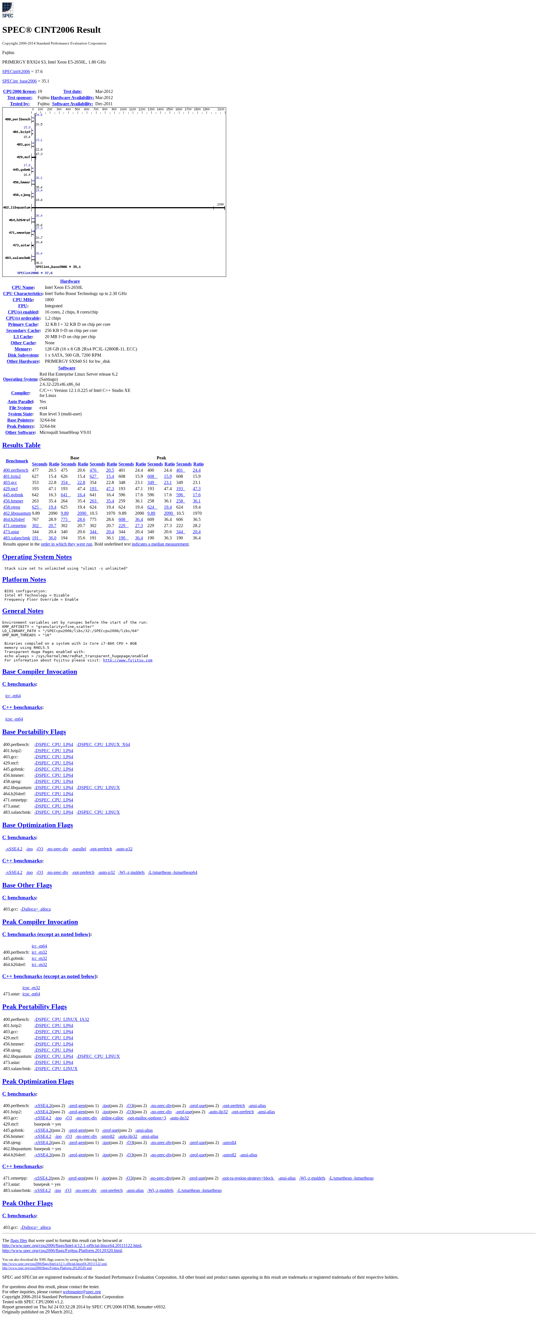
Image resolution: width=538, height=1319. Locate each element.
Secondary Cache (23, 330)
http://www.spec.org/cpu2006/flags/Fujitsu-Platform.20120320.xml (47, 1268)
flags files (18, 1240)
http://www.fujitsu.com (127, 660)
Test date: (72, 91)
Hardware (70, 281)
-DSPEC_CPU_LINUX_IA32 (61, 1019)
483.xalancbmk (16, 537)
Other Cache (23, 342)
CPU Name (23, 287)
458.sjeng (11, 507)
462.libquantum (17, 513)
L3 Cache (22, 336)
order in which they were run (66, 544)
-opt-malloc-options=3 (146, 1117)
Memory (23, 349)
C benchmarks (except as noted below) (46, 934)
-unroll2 (108, 1136)
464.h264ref (14, 519)
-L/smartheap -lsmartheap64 (172, 872)
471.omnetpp (14, 525)
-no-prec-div (57, 848)
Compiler (20, 392)
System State (20, 413)
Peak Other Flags (27, 1203)
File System (20, 407)
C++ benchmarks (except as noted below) (49, 976)
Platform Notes (24, 579)
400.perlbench (15, 470)
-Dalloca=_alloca (35, 909)
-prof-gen (76, 1105)
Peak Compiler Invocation (40, 921)
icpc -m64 (14, 719)
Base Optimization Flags (37, 825)
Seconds (39, 464)
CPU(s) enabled (23, 312)
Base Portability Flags (34, 731)
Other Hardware (23, 361)
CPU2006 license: (19, 91)
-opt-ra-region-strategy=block (248, 1178)
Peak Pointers (20, 426)
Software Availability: (72, 103)
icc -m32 (39, 952)
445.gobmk (13, 494)
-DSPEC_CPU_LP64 (53, 744)
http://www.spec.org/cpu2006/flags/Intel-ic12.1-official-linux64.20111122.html (71, 1245)
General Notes (22, 610)
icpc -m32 (31, 987)
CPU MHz (23, 299)
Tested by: (20, 103)
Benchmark (17, 461)
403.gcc (10, 482)
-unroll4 (229, 1142)
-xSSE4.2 (13, 848)
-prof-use (197, 1105)
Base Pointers (20, 420)
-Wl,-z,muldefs (131, 872)
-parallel (79, 848)
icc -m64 (13, 695)
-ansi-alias (257, 1105)
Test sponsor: (20, 97)
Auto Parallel (20, 401)
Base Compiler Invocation (39, 671)
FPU (22, 305)
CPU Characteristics (22, 293)
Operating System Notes (37, 556)
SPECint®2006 (16, 71)
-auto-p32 (124, 848)
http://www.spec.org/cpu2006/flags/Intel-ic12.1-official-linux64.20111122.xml (54, 1264)
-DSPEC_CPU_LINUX (98, 787)
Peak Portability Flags (34, 1006)
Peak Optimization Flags (38, 1081)
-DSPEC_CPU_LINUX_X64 (103, 744)
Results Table (21, 445)
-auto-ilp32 (218, 1111)
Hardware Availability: (72, 97)
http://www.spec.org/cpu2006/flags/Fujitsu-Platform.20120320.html (62, 1250)
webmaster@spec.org (82, 1291)
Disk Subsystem (23, 355)
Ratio (54, 464)
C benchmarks (19, 684)
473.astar (11, 531)
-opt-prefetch (100, 848)
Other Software (20, 432)
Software (66, 368)
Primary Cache (22, 324)
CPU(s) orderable (23, 318)
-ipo (29, 848)
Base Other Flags (27, 885)
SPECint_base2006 (19, 81)
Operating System (20, 379)
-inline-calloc (112, 1117)
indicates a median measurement (160, 544)
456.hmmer (13, 501)
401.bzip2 (12, 476)
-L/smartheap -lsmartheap (351, 1178)
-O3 (39, 848)
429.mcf (10, 488)
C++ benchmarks (22, 707)
